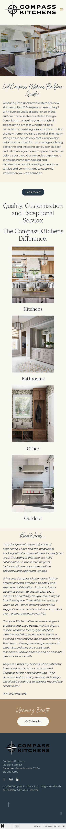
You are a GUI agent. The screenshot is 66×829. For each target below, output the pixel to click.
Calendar (35, 721)
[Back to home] (31, 9)
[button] (61, 9)
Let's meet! (33, 192)
